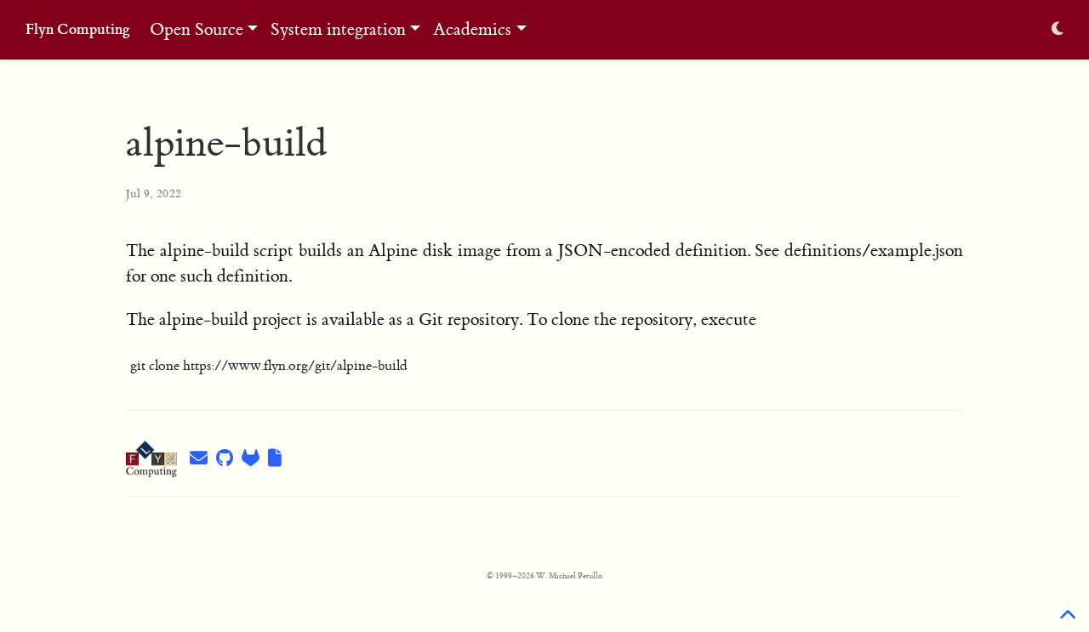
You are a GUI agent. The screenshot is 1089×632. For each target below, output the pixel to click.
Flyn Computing (78, 29)
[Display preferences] (1057, 30)
